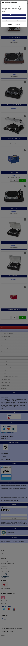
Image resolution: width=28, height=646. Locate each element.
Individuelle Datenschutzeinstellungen (14, 20)
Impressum (10, 24)
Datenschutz (17, 24)
